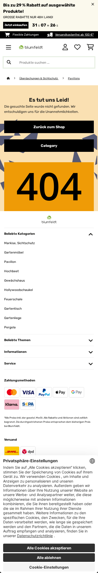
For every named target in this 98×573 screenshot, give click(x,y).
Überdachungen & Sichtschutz (39, 78)
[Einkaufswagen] (90, 47)
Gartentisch (13, 308)
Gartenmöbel (14, 252)
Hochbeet (11, 271)
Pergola (10, 327)
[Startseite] (13, 78)
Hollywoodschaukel (18, 290)
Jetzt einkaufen (15, 25)
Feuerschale (13, 299)
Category (49, 146)
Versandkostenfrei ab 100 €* (74, 34)
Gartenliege (12, 318)
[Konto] (65, 47)
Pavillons (74, 78)
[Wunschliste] (77, 47)
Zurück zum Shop (49, 127)
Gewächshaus (14, 280)
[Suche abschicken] (9, 62)
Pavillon (10, 262)
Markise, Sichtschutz (19, 243)
